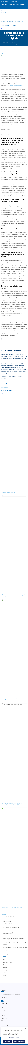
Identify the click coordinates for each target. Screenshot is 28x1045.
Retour (3, 1015)
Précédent (4, 53)
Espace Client (5, 1013)
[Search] (25, 10)
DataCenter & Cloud (7, 962)
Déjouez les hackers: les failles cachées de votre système (15, 942)
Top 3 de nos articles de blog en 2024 (11, 927)
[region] (14, 1035)
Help (3, 1007)
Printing (5, 967)
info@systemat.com (5, 1)
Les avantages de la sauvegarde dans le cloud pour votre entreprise (15, 948)
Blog (23, 21)
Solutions (10, 21)
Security (5, 970)
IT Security (5, 964)
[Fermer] (25, 1028)
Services (17, 21)
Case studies (5, 25)
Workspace (5, 975)
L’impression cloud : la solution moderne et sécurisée (14, 938)
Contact (3, 1010)
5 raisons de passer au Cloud (9, 492)
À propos (13, 25)
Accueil (3, 21)
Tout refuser (7, 1041)
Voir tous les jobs (5, 1025)
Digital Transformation (4, 387)
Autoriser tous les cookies (19, 1041)
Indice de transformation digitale (16, 85)
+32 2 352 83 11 (14, 1)
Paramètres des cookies (14, 1037)
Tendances (5, 972)
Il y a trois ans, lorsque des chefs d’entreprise (10, 205)
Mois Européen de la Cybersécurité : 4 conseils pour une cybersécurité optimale (15, 932)
